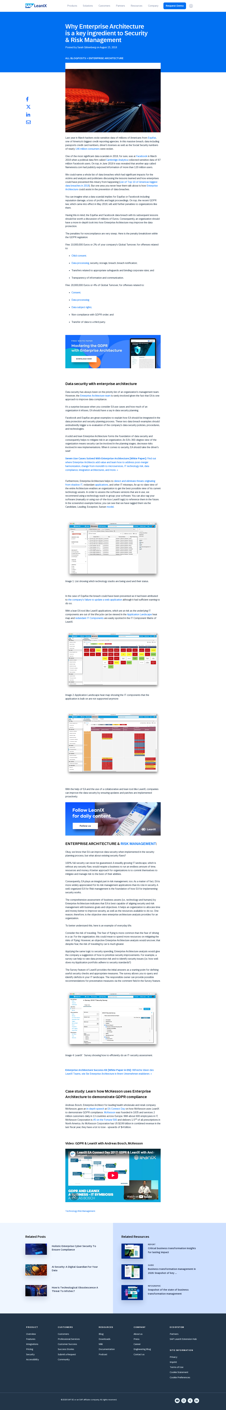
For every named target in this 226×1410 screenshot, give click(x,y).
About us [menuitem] (138, 1334)
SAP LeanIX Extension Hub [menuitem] (183, 1339)
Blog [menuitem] (101, 1334)
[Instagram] (183, 1400)
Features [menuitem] (30, 1339)
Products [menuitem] (72, 5)
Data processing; (80, 300)
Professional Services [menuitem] (69, 1339)
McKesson (109, 1112)
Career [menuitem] (137, 1344)
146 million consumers (87, 149)
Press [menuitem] (136, 1339)
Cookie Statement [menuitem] (179, 1372)
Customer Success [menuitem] (67, 1344)
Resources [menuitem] (136, 5)
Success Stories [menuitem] (66, 1349)
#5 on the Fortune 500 (105, 1119)
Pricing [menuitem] (29, 1349)
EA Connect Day (116, 1108)
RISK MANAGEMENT (138, 844)
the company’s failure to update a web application (95, 599)
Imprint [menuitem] (173, 1362)
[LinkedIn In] (196, 1400)
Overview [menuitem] (31, 1334)
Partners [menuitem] (120, 5)
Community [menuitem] (64, 1359)
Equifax (152, 137)
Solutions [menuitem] (88, 5)
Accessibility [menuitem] (32, 1359)
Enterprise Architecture (106, 58)
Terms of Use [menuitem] (176, 1367)
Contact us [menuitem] (139, 1354)
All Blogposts (75, 58)
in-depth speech (95, 1108)
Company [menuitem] (153, 5)
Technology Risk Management (80, 1211)
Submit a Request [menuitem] (67, 1354)
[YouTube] (177, 1400)
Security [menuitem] (30, 1354)
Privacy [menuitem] (173, 1357)
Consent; (76, 292)
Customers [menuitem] (104, 5)
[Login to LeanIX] (191, 6)
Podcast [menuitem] (103, 1354)
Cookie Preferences (180, 1377)
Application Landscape (139, 614)
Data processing (80, 263)
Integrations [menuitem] (32, 1344)
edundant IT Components (90, 618)
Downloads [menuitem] (104, 1339)
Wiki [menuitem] (101, 1344)
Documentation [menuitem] (107, 1349)
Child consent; (79, 255)
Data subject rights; (81, 307)
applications (101, 484)
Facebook (141, 156)
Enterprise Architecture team (95, 395)
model (110, 507)
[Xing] (190, 1400)
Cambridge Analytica (117, 160)
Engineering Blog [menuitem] (142, 1349)
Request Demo (175, 5)
